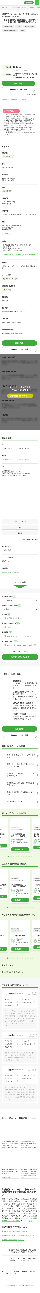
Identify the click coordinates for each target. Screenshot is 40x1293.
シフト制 (5, 233)
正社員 (5, 290)
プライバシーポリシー (10, 1273)
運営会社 (24, 1271)
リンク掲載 (15, 1271)
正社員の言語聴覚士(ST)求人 (13, 1239)
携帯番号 (7, 632)
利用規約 (15, 651)
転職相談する (10, 1290)
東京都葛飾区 (7, 191)
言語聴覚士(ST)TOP (21, 7)
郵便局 (20, 533)
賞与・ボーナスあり (31, 255)
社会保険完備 (7, 255)
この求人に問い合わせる (20, 657)
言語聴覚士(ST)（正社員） (11, 572)
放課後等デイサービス (10, 279)
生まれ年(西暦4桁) (10, 623)
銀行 (20, 527)
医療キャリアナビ (7, 7)
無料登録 (29, 3)
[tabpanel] (20, 835)
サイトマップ (6, 1271)
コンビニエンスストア (20, 521)
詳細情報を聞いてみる (18, 396)
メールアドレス (9, 641)
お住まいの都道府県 (11, 605)
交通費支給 (18, 255)
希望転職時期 (8, 596)
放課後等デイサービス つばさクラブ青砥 (15, 459)
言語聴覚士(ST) (8, 156)
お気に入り (37, 83)
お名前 (6, 614)
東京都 (32, 7)
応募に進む (18, 83)
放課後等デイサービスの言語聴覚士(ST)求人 (19, 1235)
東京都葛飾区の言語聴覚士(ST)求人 (15, 1231)
